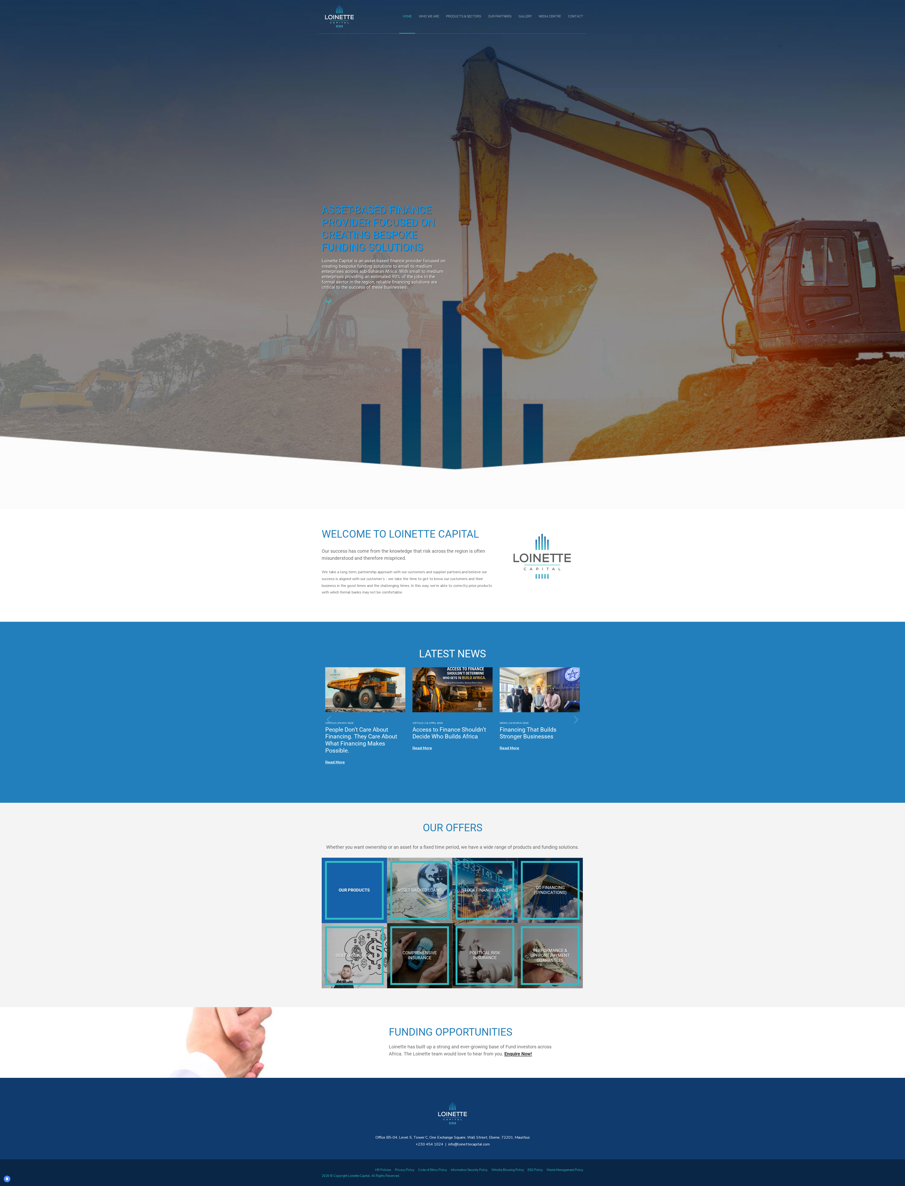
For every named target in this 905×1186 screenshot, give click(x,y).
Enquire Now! (518, 1054)
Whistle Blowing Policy (507, 1170)
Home (407, 16)
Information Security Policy (469, 1170)
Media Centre (550, 16)
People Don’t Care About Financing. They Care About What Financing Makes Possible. (361, 740)
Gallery (525, 16)
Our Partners (499, 16)
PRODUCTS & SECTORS (463, 16)
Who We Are (429, 16)
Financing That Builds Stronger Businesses (528, 733)
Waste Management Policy (565, 1170)
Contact (575, 16)
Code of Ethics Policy (432, 1170)
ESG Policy (535, 1170)
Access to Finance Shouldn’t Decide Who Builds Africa (449, 733)
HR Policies (383, 1170)
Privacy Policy (404, 1170)
